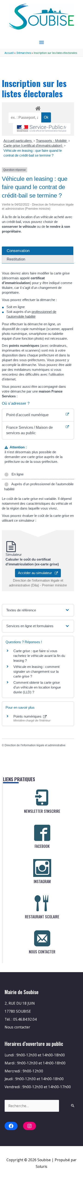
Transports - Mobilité (52, 141)
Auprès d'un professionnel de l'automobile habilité (39, 486)
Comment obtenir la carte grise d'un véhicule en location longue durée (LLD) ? (37, 687)
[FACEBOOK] (42, 833)
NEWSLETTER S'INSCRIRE (42, 811)
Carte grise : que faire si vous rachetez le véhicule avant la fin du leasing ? (39, 655)
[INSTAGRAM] (42, 868)
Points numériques (27, 716)
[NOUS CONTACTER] (42, 938)
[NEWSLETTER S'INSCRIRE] (42, 798)
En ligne (17, 474)
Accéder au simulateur (36, 573)
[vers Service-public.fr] (42, 128)
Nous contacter (17, 1027)
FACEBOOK (42, 846)
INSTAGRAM (42, 881)
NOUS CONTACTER (42, 952)
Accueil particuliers (18, 141)
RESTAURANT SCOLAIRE (42, 916)
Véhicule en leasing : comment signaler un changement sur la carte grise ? (36, 671)
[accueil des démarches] (37, 107)
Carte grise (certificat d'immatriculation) (33, 145)
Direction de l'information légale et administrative (35, 745)
